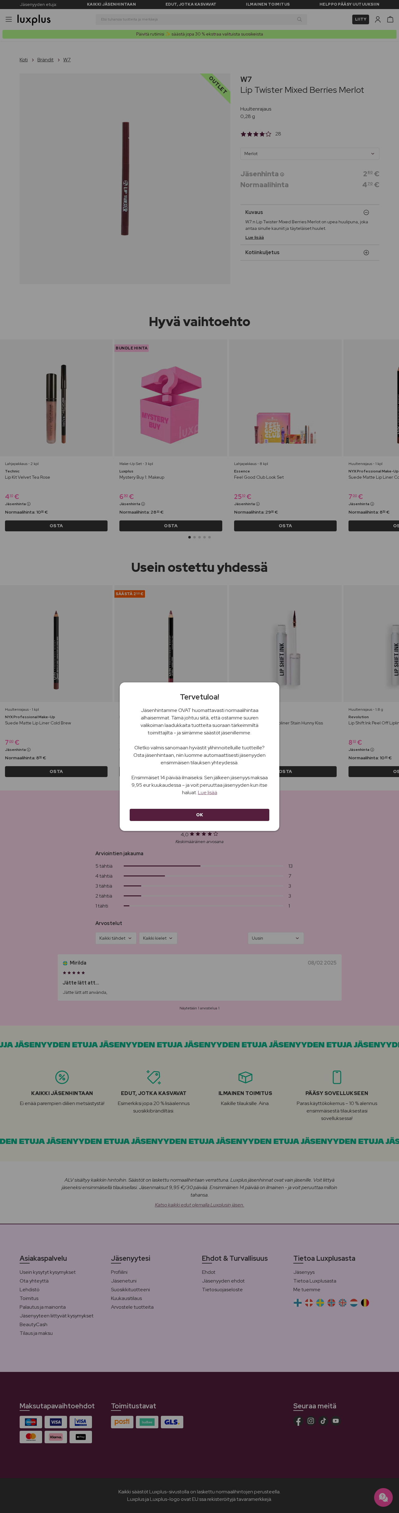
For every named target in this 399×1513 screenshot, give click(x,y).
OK (199, 815)
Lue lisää (207, 792)
